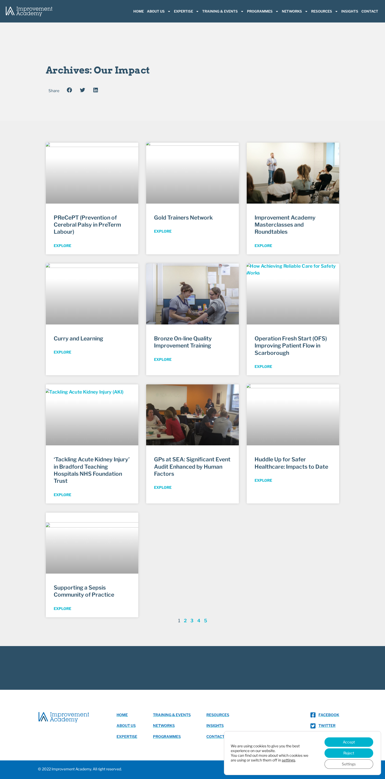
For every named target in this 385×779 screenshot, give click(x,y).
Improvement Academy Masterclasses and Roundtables (285, 224)
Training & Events (220, 11)
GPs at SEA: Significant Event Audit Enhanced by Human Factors (192, 466)
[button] (69, 90)
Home (138, 11)
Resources (321, 11)
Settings (349, 764)
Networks (292, 11)
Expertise (183, 11)
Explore (62, 245)
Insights (349, 11)
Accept (349, 742)
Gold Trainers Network (183, 217)
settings (288, 760)
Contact (369, 11)
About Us (156, 11)
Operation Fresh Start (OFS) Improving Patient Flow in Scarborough (291, 345)
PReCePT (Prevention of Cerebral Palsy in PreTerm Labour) (87, 224)
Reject (348, 753)
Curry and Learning (78, 338)
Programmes (260, 11)
